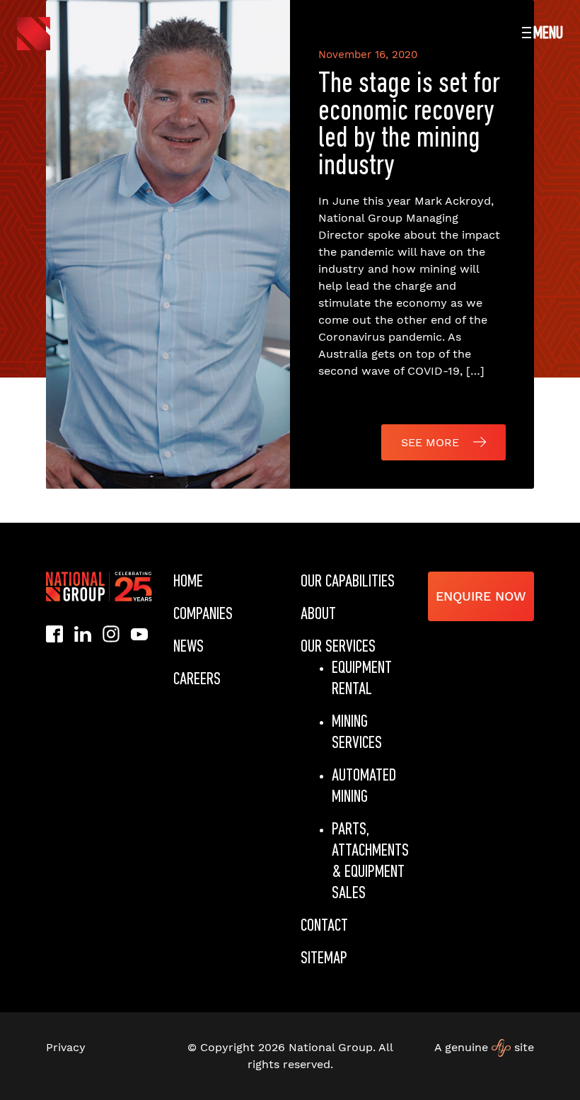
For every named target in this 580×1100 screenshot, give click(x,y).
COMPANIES (203, 614)
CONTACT (324, 926)
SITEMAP (324, 959)
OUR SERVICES (338, 647)
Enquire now (481, 596)
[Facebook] (54, 633)
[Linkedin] (82, 633)
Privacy (66, 1047)
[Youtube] (139, 633)
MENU (548, 33)
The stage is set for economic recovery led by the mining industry (409, 125)
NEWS (188, 647)
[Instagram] (111, 633)
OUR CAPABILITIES (348, 582)
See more (430, 442)
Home (188, 582)
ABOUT (318, 614)
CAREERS (197, 679)
